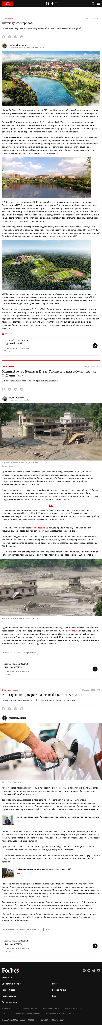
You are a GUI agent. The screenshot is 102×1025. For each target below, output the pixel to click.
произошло (39, 527)
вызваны (22, 643)
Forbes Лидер (8, 990)
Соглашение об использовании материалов (21, 1013)
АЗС (57, 930)
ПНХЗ (47, 930)
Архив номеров (9, 1002)
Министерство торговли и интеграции (21, 930)
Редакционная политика (26, 1008)
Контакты (6, 1008)
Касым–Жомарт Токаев (25, 653)
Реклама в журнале (73, 1008)
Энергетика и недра (10, 690)
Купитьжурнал (7, 3)
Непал (6, 653)
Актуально (7, 977)
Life (54, 984)
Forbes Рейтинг (59, 990)
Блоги (55, 996)
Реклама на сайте (51, 1008)
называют (76, 630)
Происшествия (8, 367)
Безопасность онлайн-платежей (60, 1013)
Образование (7, 18)
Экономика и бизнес (12, 984)
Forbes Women (9, 996)
